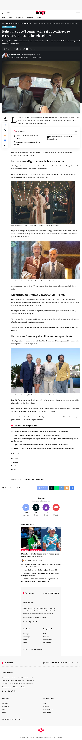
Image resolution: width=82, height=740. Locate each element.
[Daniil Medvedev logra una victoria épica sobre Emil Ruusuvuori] (41, 539)
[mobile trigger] (4, 12)
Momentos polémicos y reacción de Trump (27, 143)
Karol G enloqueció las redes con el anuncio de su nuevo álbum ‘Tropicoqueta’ (41, 431)
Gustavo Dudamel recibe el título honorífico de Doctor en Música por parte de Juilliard (44, 448)
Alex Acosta (27, 560)
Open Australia (35, 550)
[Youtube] (56, 510)
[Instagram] (46, 510)
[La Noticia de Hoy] (41, 12)
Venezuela (75, 663)
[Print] (30, 49)
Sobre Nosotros (28, 602)
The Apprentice (39, 479)
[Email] (27, 49)
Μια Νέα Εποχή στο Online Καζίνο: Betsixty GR (40, 570)
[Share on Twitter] (17, 49)
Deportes (25, 550)
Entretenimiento (9, 26)
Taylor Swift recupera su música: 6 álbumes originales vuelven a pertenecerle (41, 444)
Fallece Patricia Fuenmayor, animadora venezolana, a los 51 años (36, 435)
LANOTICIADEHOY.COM (33, 649)
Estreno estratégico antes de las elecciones (26, 137)
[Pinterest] (30, 621)
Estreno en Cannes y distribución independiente (59, 138)
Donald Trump (29, 479)
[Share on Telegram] (23, 49)
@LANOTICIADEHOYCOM (53, 593)
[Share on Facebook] (13, 49)
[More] (33, 49)
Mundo (67, 663)
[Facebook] (26, 510)
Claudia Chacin (14, 54)
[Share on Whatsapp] (20, 49)
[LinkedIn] (36, 621)
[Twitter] (36, 510)
